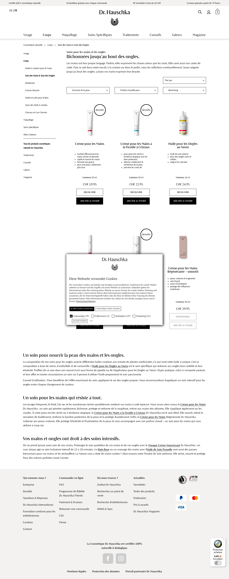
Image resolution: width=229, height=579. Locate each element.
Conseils (27, 162)
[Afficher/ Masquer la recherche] (200, 11)
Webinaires (139, 498)
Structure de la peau (81, 90)
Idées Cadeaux (29, 134)
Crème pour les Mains (89, 144)
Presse (62, 522)
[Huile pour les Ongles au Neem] (182, 122)
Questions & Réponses (35, 498)
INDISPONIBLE (183, 317)
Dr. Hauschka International (38, 504)
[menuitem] (208, 11)
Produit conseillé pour (130, 90)
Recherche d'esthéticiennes (112, 502)
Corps (26, 61)
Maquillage (28, 120)
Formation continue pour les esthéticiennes (39, 513)
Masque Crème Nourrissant (164, 445)
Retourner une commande (74, 508)
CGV (61, 515)
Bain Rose (103, 449)
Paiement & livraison (70, 502)
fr (15, 10)
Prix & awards (140, 504)
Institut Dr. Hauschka (109, 484)
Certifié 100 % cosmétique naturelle (25, 3)
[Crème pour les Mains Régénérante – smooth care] (182, 247)
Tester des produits (144, 491)
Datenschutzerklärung (85, 301)
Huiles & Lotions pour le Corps (38, 68)
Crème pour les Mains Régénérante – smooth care (182, 270)
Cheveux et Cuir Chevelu (36, 112)
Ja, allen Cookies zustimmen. (82, 309)
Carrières (28, 522)
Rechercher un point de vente (110, 493)
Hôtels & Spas (104, 508)
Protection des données (106, 571)
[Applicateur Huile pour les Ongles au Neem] (89, 247)
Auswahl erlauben (80, 321)
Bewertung (173, 90)
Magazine (27, 177)
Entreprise (28, 484)
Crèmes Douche (32, 90)
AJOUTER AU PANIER (89, 201)
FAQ (61, 484)
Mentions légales (76, 571)
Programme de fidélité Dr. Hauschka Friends (72, 493)
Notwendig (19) (81, 316)
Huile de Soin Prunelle (159, 449)
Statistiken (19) (122, 316)
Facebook (108, 558)
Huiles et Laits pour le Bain (36, 98)
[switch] (218, 563)
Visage (26, 53)
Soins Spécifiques (31, 127)
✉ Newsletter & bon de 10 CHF (147, 3)
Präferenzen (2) (102, 316)
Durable (27, 491)
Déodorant (30, 83)
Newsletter (139, 484)
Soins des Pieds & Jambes (36, 105)
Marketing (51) (143, 316)
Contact (27, 529)
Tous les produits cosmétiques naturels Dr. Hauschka (36, 146)
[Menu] (224, 540)
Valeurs (26, 170)
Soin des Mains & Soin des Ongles (40, 76)
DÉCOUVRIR (90, 192)
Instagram (121, 558)
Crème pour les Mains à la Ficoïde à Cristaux (136, 145)
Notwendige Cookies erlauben (108, 309)
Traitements (28, 155)
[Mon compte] (209, 11)
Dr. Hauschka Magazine (146, 511)
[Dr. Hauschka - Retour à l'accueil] (114, 18)
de (11, 10)
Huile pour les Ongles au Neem (182, 145)
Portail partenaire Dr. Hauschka (144, 571)
